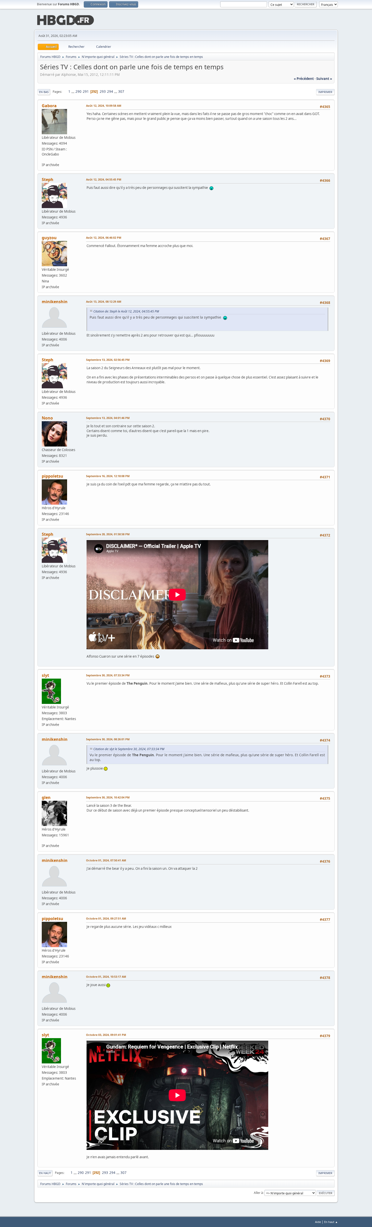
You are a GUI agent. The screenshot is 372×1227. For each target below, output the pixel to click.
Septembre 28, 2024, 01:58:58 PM (108, 534)
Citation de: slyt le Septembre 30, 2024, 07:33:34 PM (128, 749)
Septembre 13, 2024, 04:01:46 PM (108, 418)
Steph (47, 179)
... (73, 91)
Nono (47, 418)
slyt (45, 675)
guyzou (49, 237)
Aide (318, 1222)
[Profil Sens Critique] (44, 159)
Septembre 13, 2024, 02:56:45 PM (108, 360)
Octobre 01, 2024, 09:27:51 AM (106, 918)
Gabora (49, 105)
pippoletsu (52, 476)
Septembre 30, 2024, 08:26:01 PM (108, 739)
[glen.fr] (44, 840)
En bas (44, 92)
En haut (45, 1173)
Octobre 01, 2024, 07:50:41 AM (106, 860)
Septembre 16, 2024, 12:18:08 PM (108, 476)
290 (78, 91)
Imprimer (325, 92)
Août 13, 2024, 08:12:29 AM (103, 301)
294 (110, 91)
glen (46, 797)
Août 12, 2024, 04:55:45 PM (103, 179)
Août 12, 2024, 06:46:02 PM (103, 237)
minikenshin (55, 301)
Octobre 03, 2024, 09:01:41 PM (106, 1035)
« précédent (304, 78)
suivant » (324, 78)
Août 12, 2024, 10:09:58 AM (103, 105)
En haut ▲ (331, 1222)
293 (103, 91)
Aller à (258, 1193)
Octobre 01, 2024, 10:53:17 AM (106, 976)
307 (121, 91)
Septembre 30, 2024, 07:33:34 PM (108, 675)
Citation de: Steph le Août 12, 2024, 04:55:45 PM (126, 311)
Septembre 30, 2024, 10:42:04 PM (108, 797)
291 (86, 91)
